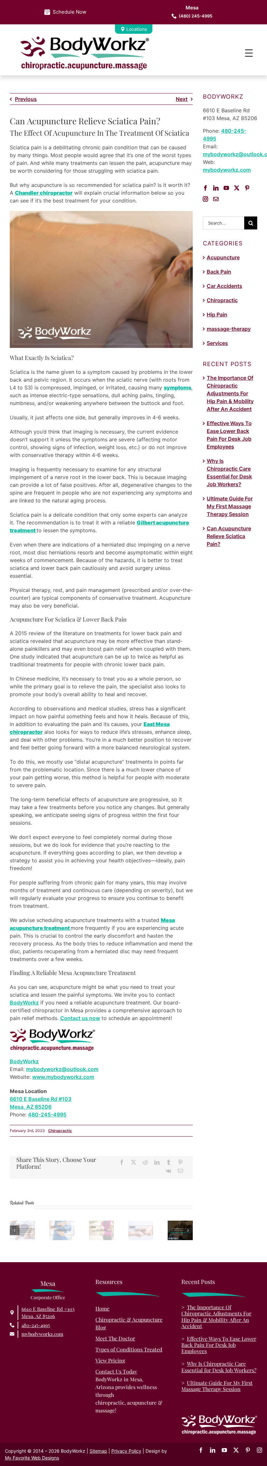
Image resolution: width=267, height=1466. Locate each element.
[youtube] (224, 1450)
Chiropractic (60, 1130)
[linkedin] (212, 1450)
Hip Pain (217, 314)
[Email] (180, 1170)
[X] (133, 1162)
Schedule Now (69, 12)
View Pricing (110, 1360)
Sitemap (98, 1451)
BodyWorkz (24, 1002)
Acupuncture (223, 257)
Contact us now (80, 1018)
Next (182, 99)
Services (217, 343)
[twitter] (236, 1450)
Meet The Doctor (115, 1338)
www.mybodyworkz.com (63, 1077)
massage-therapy (229, 329)
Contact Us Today (116, 1371)
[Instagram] (205, 199)
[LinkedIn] (157, 1162)
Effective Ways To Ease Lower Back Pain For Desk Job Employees (218, 1344)
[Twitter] (236, 188)
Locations (136, 29)
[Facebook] (122, 1162)
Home (102, 1308)
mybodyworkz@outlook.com (62, 1069)
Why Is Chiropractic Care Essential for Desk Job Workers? (218, 1366)
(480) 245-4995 (195, 11)
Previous (26, 99)
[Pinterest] (180, 1162)
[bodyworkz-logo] (84, 39)
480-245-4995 (47, 1114)
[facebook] (201, 1450)
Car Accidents (224, 286)
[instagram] (259, 1450)
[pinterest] (247, 1450)
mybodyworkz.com (227, 169)
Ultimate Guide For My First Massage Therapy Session (230, 506)
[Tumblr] (169, 1162)
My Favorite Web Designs (32, 1457)
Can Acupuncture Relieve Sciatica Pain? (229, 536)
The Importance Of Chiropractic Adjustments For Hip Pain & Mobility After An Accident (230, 393)
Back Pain (219, 271)
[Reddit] (145, 1162)
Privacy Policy (126, 1451)
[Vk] (168, 1170)
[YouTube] (226, 188)
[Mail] (215, 199)
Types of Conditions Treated (128, 1349)
